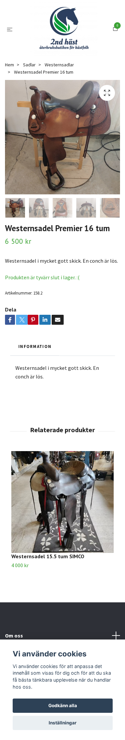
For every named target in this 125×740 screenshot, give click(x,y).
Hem (9, 100)
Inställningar (63, 722)
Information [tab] (34, 381)
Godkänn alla (62, 705)
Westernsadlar (59, 100)
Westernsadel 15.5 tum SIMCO (47, 591)
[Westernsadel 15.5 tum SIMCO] (62, 537)
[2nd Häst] (69, 42)
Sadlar (29, 100)
